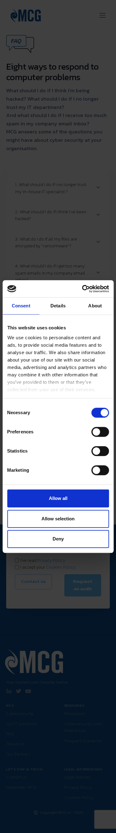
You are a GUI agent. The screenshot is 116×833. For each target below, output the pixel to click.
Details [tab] (58, 305)
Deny (58, 538)
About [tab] (95, 305)
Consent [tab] (21, 305)
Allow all (58, 498)
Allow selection (58, 518)
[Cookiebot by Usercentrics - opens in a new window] (82, 289)
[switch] (100, 432)
